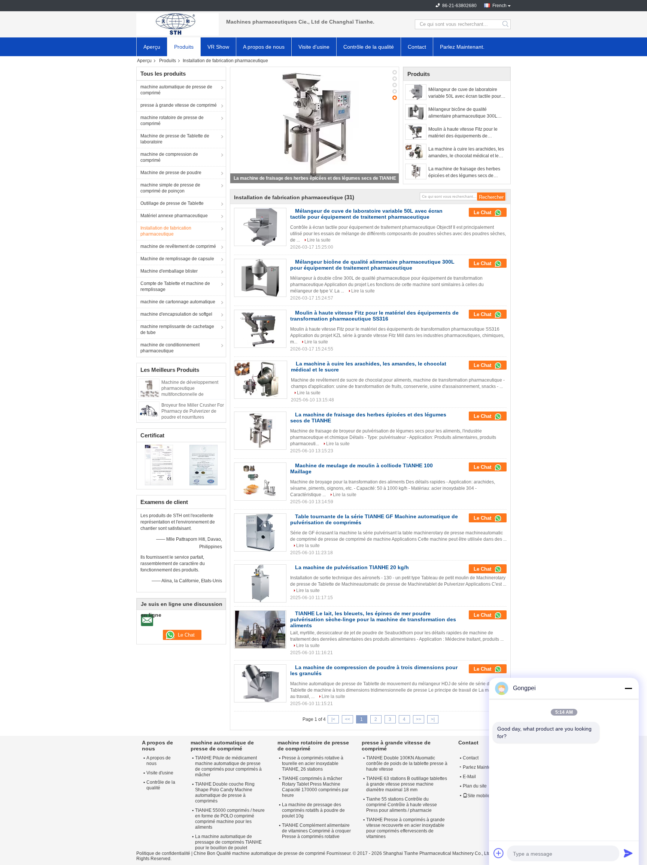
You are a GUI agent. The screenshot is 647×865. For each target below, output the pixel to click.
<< (347, 719)
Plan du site (475, 786)
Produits (184, 47)
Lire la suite (319, 240)
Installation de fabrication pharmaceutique (165, 231)
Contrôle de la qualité (368, 47)
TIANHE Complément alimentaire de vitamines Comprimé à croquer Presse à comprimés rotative (316, 831)
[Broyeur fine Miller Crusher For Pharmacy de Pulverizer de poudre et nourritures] (149, 410)
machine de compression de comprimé (169, 157)
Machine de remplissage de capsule (177, 258)
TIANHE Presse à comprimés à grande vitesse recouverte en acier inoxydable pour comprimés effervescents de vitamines (405, 828)
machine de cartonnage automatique (177, 301)
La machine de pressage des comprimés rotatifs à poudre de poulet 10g (313, 810)
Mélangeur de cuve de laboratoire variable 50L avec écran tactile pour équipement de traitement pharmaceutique (464, 93)
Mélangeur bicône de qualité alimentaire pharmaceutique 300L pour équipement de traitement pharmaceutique (462, 113)
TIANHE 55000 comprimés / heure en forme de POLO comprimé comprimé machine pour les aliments (230, 819)
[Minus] (628, 688)
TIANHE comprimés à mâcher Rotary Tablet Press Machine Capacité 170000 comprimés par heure (315, 787)
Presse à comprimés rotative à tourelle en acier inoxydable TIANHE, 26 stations (312, 763)
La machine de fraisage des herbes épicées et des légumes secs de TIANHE (464, 172)
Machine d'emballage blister (169, 271)
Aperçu (151, 47)
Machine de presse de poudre (170, 172)
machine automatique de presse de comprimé (176, 89)
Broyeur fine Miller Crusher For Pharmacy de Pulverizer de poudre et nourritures (192, 411)
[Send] (628, 853)
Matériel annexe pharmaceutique (174, 215)
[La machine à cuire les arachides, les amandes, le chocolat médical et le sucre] (415, 152)
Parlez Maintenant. (462, 47)
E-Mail (469, 776)
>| (433, 719)
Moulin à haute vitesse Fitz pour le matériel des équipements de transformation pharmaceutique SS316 (467, 133)
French (499, 5)
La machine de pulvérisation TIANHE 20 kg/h (352, 567)
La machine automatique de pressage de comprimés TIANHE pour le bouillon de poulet (228, 842)
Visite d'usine (313, 47)
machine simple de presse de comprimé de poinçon (170, 188)
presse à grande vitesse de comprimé (178, 105)
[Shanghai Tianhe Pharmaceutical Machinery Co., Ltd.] (177, 24)
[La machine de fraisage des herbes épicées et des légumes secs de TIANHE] (415, 171)
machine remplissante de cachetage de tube (177, 329)
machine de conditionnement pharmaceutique (170, 347)
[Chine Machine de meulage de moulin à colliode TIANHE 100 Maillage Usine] (260, 481)
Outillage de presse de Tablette (172, 203)
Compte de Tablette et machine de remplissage (175, 286)
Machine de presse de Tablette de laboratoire (174, 139)
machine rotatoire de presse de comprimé (172, 120)
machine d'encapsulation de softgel (176, 314)
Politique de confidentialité (163, 853)
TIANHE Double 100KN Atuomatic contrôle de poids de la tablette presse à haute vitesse (406, 763)
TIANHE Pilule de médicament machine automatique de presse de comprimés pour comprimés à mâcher (228, 766)
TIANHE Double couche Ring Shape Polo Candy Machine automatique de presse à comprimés (225, 792)
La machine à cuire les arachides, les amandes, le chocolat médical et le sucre (466, 152)
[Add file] (498, 853)
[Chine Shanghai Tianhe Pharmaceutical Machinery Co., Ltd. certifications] (159, 464)
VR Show (218, 47)
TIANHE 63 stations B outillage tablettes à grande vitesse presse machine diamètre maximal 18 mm (406, 784)
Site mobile (478, 795)
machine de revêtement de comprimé (178, 246)
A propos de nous (264, 47)
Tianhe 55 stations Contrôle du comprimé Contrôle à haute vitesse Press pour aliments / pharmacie (401, 804)
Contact (417, 47)
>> (418, 719)
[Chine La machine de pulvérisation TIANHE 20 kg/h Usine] (260, 583)
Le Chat (483, 212)
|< (333, 719)
